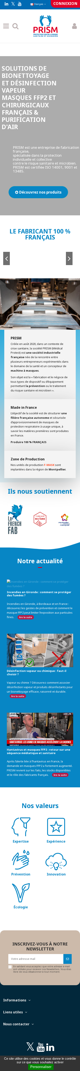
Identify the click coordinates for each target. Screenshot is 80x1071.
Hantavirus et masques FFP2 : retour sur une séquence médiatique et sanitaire (38, 751)
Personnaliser (40, 1067)
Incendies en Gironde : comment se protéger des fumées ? (39, 593)
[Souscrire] (67, 959)
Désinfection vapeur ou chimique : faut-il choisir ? (36, 672)
